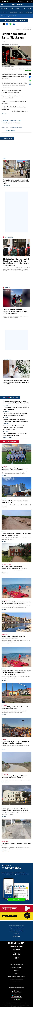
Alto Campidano (7, 123)
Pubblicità (16, 970)
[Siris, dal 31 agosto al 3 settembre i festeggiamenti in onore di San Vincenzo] (16, 552)
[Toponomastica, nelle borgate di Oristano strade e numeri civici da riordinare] (16, 762)
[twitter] (2, 1)
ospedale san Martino (16, 127)
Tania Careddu (6, 185)
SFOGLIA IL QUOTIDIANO (8, 16)
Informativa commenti (16, 979)
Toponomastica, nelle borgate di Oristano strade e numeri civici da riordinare (15, 776)
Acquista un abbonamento (16, 928)
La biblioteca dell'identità (16, 930)
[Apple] (16, 991)
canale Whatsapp (28, 69)
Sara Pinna (5, 405)
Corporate (16, 982)
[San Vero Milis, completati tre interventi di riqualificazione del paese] (16, 693)
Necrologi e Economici (16, 967)
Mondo (29, 8)
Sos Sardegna (13, 12)
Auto (7, 127)
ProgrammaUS (4, 8)
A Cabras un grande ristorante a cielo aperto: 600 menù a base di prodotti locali (15, 742)
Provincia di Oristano (15, 120)
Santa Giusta (16, 123)
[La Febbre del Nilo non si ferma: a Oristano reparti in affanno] (16, 487)
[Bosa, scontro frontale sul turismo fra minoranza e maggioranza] (16, 622)
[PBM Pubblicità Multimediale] (16, 958)
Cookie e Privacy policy (16, 964)
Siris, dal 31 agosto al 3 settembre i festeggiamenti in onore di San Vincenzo (15, 420)
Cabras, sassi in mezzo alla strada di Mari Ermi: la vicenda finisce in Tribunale (15, 414)
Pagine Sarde (16, 936)
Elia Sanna (4, 113)
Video (12, 8)
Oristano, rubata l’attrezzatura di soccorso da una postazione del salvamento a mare (13, 427)
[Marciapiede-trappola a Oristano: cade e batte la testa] (16, 829)
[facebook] (5, 1)
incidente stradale (10, 130)
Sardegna (18, 8)
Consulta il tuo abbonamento (17, 925)
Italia (24, 8)
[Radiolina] (16, 916)
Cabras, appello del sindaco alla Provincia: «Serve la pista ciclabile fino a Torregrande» (15, 809)
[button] (4, 24)
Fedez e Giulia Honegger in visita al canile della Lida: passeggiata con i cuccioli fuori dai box (16, 181)
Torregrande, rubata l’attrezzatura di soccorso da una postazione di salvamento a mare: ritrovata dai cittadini (16, 672)
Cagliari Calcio (29, 12)
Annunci (16, 933)
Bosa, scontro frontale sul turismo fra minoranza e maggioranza (15, 434)
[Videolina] (16, 908)
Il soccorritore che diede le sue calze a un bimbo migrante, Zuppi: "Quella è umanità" (15, 311)
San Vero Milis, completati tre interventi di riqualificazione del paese (15, 707)
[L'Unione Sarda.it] (16, 4)
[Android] (16, 996)
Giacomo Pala (6, 423)
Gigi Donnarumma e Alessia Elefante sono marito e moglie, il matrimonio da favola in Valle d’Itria (16, 382)
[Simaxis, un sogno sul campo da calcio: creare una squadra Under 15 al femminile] (16, 454)
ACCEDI (29, 1)
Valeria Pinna (6, 411)
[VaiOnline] (16, 954)
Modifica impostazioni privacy (16, 976)
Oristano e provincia (14, 21)
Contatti (16, 973)
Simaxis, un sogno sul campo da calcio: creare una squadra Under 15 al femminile (16, 402)
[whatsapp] (7, 1)
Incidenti (21, 12)
